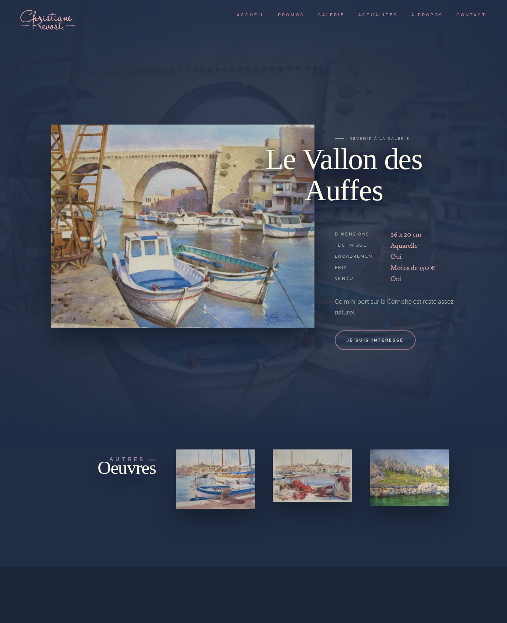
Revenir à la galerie (380, 138)
